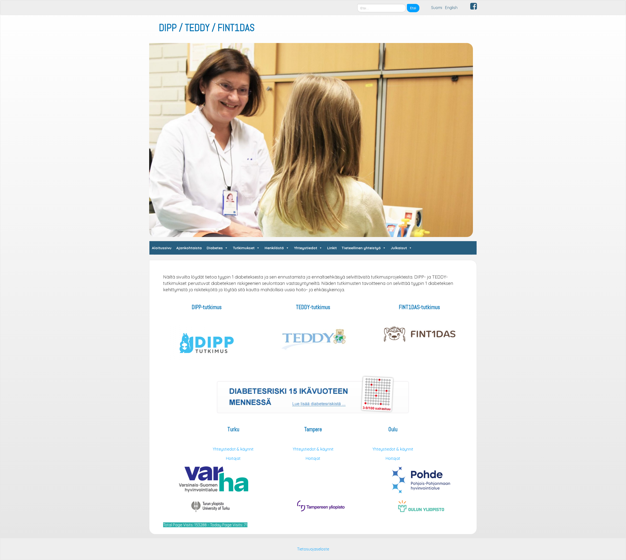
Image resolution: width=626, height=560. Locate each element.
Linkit (332, 248)
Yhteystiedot (305, 248)
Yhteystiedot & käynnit (233, 449)
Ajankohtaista (189, 248)
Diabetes (215, 248)
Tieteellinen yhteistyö (361, 248)
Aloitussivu (161, 248)
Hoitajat (233, 458)
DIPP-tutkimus (207, 307)
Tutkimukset (244, 248)
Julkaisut (399, 248)
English (451, 7)
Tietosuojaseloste (313, 549)
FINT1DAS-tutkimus (419, 307)
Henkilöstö (274, 248)
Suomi (436, 7)
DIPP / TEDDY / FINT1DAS (207, 28)
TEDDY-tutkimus (313, 307)
